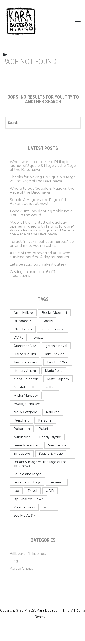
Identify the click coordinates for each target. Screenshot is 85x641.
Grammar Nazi (25, 346)
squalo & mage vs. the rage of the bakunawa (40, 464)
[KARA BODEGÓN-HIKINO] (20, 21)
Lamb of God (57, 362)
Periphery (21, 420)
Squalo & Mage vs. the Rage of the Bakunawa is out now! (40, 202)
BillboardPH (24, 321)
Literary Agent (25, 371)
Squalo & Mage (51, 454)
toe (16, 491)
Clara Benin (23, 329)
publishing (22, 437)
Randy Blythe (50, 437)
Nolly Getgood (25, 412)
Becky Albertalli (54, 313)
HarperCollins (25, 354)
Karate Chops (21, 568)
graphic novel (56, 346)
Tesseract (56, 482)
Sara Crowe (57, 445)
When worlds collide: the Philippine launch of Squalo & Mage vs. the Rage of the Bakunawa (43, 166)
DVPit (18, 337)
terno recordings (27, 482)
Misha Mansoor (26, 396)
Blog (14, 561)
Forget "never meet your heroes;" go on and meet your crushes (42, 244)
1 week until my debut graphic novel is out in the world (42, 213)
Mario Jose (53, 371)
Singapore (22, 454)
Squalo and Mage (27, 474)
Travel (32, 491)
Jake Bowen (54, 354)
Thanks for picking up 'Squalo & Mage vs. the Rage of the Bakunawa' (43, 179)
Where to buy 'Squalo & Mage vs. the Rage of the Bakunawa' (42, 190)
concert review (52, 329)
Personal (45, 420)
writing (49, 507)
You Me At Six (24, 516)
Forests (37, 337)
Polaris (44, 429)
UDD (50, 491)
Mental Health (25, 387)
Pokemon (22, 429)
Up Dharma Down (29, 499)
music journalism (27, 404)
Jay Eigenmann (26, 362)
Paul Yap (53, 412)
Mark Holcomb (26, 379)
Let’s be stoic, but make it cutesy (38, 264)
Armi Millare (23, 313)
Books (47, 321)
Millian (50, 387)
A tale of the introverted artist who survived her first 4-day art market (40, 255)
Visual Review (24, 507)
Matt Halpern (58, 379)
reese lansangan (26, 445)
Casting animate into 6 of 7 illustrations (33, 274)
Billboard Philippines (28, 554)
